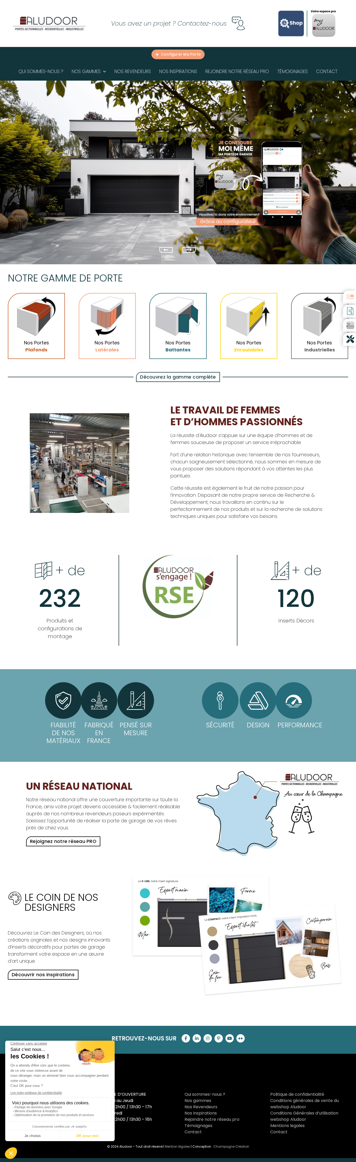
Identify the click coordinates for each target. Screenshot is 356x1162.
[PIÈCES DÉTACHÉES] (349, 339)
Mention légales (177, 1146)
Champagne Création (231, 1146)
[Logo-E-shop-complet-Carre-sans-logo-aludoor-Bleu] (291, 10)
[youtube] (229, 1038)
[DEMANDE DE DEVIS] (349, 311)
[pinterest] (218, 1038)
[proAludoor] (323, 11)
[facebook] (186, 1038)
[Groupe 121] (49, 19)
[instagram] (208, 1038)
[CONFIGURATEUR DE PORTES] (349, 325)
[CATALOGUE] (349, 297)
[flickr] (240, 1038)
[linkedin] (197, 1038)
